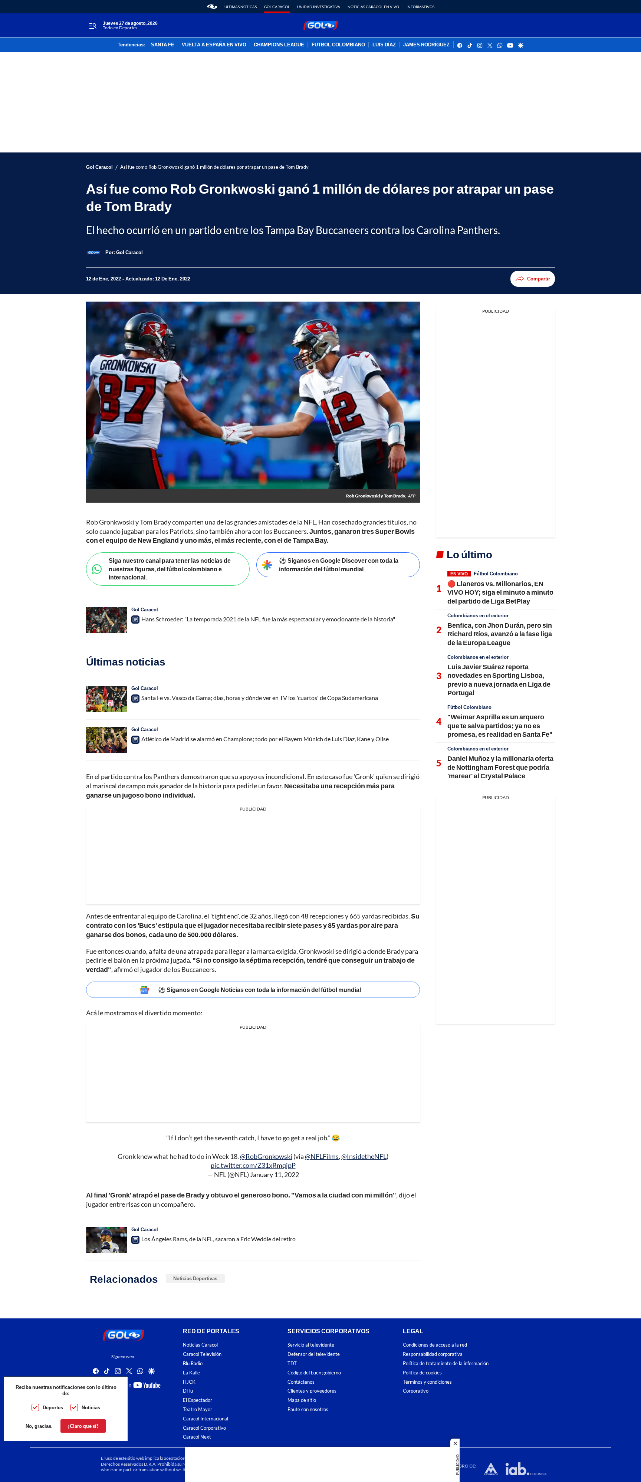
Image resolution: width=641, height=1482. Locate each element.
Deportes (53, 1407)
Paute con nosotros (307, 1409)
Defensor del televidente (313, 1354)
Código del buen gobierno (314, 1372)
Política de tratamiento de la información (446, 1363)
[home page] (212, 7)
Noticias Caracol (200, 1345)
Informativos (420, 7)
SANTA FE (162, 45)
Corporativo (415, 1391)
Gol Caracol (277, 7)
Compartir (538, 279)
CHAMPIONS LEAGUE (279, 45)
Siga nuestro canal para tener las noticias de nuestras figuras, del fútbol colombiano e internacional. (170, 569)
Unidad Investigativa (318, 7)
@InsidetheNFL (364, 1156)
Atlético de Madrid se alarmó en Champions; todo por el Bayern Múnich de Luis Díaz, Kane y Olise (265, 738)
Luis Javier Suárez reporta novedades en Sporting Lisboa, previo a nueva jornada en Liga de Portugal (498, 680)
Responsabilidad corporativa (433, 1354)
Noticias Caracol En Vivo (373, 7)
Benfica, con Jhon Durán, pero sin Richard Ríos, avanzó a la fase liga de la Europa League (499, 634)
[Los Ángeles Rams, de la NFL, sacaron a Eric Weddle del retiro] (106, 1240)
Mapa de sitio (301, 1400)
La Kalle (191, 1372)
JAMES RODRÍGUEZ (426, 45)
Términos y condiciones (427, 1382)
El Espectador (197, 1400)
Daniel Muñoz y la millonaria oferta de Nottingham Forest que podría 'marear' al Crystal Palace (500, 767)
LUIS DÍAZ (384, 45)
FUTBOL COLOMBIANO (338, 45)
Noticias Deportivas (195, 1278)
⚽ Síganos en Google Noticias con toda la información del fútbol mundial (259, 989)
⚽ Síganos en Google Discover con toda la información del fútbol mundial (338, 564)
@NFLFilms (322, 1156)
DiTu (188, 1391)
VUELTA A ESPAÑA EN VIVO (214, 45)
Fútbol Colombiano (496, 573)
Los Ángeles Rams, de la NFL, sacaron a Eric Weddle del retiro (218, 1238)
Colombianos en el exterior (478, 615)
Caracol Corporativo (204, 1428)
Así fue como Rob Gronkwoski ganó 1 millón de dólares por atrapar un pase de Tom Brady (214, 167)
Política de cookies (422, 1372)
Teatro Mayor (197, 1409)
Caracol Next (197, 1437)
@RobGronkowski (266, 1156)
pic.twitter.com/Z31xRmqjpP (253, 1165)
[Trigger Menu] (92, 26)
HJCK (189, 1382)
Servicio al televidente (310, 1345)
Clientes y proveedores (311, 1391)
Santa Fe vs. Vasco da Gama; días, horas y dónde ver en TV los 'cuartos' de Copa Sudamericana (259, 697)
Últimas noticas (240, 7)
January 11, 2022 (274, 1174)
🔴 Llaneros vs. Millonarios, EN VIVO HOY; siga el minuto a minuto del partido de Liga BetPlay (500, 592)
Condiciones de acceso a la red (435, 1345)
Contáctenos (301, 1382)
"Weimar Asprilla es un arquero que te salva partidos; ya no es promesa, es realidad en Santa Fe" (500, 725)
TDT (292, 1363)
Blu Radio (193, 1363)
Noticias (91, 1407)
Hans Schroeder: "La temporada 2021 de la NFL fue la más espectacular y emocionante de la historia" (268, 618)
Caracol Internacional (205, 1418)
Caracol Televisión (202, 1354)
